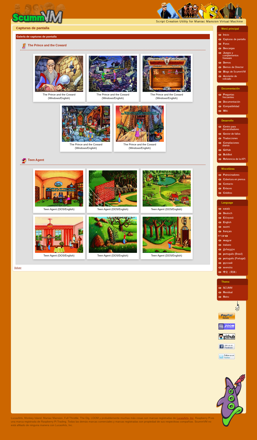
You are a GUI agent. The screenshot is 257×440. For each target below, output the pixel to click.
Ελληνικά (228, 218)
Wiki (225, 111)
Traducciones (230, 138)
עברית (221, 236)
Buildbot (227, 154)
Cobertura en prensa (234, 179)
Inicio (226, 35)
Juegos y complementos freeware (231, 55)
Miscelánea (227, 169)
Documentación (230, 88)
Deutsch (227, 213)
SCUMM (227, 288)
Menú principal (230, 28)
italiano (227, 245)
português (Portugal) (234, 258)
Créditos (227, 193)
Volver (17, 267)
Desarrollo (227, 120)
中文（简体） (230, 272)
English (227, 222)
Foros (226, 44)
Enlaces (227, 188)
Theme (225, 282)
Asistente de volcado (230, 77)
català (226, 208)
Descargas (229, 48)
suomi (226, 227)
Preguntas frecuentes (228, 96)
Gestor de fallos (231, 134)
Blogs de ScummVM (234, 71)
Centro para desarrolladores (231, 128)
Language (227, 202)
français (227, 231)
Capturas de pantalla (234, 39)
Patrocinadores (231, 175)
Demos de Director (233, 67)
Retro (226, 297)
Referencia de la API (234, 159)
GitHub (227, 150)
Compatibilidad (231, 106)
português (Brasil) (233, 254)
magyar (227, 240)
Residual (228, 292)
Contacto (228, 184)
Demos (227, 62)
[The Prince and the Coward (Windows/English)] (59, 74)
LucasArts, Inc (185, 417)
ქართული (229, 249)
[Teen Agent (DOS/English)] (59, 188)
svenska (227, 267)
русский (227, 263)
